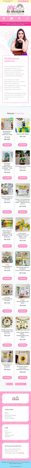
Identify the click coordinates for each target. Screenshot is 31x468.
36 (16, 384)
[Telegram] (21, 1)
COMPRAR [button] (7, 145)
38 (22, 384)
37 (19, 384)
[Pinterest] (28, 1)
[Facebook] (19, 1)
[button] (3, 18)
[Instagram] (25, 1)
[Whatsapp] (23, 1)
